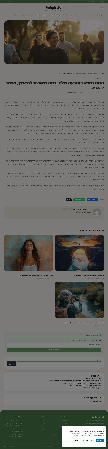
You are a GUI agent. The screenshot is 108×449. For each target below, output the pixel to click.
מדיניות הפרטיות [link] (99, 444)
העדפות (77, 440)
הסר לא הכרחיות (88, 440)
